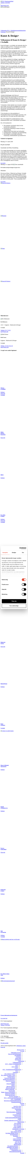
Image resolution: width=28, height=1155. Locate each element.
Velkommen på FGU (16, 1052)
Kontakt (22, 1153)
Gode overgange (17, 1139)
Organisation (18, 1109)
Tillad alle (14, 601)
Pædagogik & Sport (10, 1095)
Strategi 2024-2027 (16, 1107)
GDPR (19, 1119)
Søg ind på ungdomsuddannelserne (12, 1100)
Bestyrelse (18, 1110)
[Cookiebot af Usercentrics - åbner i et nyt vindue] (19, 548)
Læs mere (3, 163)
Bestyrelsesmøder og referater (14, 1112)
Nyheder (22, 1103)
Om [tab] (23, 552)
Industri (13, 1082)
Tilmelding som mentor (12, 1147)
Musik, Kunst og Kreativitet (8, 1092)
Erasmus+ (18, 1137)
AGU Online (15, 1066)
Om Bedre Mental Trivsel (12, 1133)
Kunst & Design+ (10, 1083)
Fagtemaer (3, 32)
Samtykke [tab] (5, 552)
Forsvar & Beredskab (9, 1078)
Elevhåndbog (18, 1055)
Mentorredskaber (14, 1148)
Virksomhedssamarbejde (15, 1151)
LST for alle (18, 1141)
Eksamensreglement (16, 1102)
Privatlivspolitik (4, 1043)
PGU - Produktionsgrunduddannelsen (16, 30)
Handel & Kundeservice (9, 1079)
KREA (13, 1085)
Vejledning (18, 1057)
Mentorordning (17, 1144)
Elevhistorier (18, 1059)
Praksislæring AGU (16, 1150)
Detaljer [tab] (14, 552)
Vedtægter (18, 1113)
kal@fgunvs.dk (4, 331)
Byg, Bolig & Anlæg (10, 1073)
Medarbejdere (21, 1122)
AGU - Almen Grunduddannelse (13, 1064)
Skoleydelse (18, 1058)
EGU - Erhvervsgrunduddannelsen (12, 1098)
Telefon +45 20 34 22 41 (7, 346)
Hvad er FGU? (20, 1049)
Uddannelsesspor (17, 1062)
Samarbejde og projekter (18, 1129)
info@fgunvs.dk (5, 5)
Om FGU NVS (17, 1106)
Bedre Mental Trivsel (16, 1131)
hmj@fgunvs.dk (5, 347)
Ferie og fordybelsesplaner (14, 1054)
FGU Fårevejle (17, 1124)
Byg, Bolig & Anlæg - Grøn (8, 1075)
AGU (16, 1065)
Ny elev (22, 1051)
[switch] (24, 584)
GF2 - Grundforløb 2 (16, 1099)
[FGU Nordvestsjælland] (7, 1)
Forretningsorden (17, 1114)
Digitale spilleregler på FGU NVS (12, 1120)
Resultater (15, 1136)
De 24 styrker (17, 1116)
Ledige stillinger (17, 1127)
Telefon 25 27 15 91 (6, 330)
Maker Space (18, 1143)
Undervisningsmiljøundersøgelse (13, 1117)
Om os (22, 1105)
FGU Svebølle (17, 1126)
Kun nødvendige (14, 605)
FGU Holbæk (17, 1123)
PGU (16, 1071)
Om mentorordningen (12, 1146)
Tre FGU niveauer (13, 1096)
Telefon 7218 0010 (5, 2)
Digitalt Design (11, 1076)
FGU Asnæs (18, 1130)
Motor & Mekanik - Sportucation (10, 1090)
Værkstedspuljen (17, 1140)
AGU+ (16, 1068)
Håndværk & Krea (10, 1081)
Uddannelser (4, 30)
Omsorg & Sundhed (10, 1093)
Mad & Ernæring (11, 1086)
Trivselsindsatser (14, 1134)
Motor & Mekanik (10, 1088)
